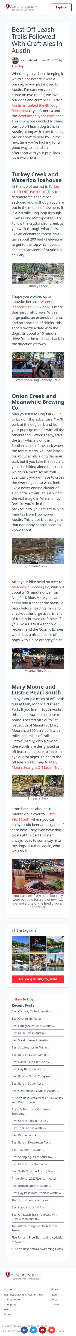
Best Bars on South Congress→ (32, 1076)
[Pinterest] (42, 1330)
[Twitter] (33, 1330)
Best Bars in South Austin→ (30, 1083)
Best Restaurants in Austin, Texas (24, 1294)
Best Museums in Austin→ (29, 1033)
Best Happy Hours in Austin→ (31, 1207)
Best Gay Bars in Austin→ (28, 1069)
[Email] (51, 1330)
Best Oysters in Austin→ (28, 1019)
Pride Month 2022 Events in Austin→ (36, 1178)
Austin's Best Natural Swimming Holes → (37, 1251)
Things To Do (12, 1299)
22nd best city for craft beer (40, 115)
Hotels (8, 1314)
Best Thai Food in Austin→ (29, 1128)
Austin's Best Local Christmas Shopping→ (31, 1111)
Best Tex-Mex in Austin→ (28, 1150)
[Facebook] (24, 1330)
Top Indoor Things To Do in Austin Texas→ (34, 1228)
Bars (7, 1309)
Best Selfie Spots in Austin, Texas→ (35, 1171)
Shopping (10, 1304)
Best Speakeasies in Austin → (31, 1047)
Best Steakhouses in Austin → (31, 1040)
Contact (55, 1304)
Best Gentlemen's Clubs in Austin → (35, 1091)
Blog (54, 1294)
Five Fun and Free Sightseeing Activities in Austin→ (38, 1240)
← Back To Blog (22, 999)
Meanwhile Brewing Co (30, 587)
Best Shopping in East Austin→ (32, 1157)
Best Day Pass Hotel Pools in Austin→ (37, 1193)
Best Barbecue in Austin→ (29, 1135)
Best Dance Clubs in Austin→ (31, 1062)
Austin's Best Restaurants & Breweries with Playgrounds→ (37, 1100)
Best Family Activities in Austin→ (33, 1026)
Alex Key (18, 66)
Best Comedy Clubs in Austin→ (32, 1011)
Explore (61, 7)
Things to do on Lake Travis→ (31, 1200)
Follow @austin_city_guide (38, 979)
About (55, 1299)
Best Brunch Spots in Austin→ (31, 1186)
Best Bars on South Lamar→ (30, 1055)
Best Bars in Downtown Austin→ (33, 1142)
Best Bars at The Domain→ (29, 1164)
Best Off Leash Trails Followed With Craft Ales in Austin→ (35, 1217)
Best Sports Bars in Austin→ (30, 1121)
